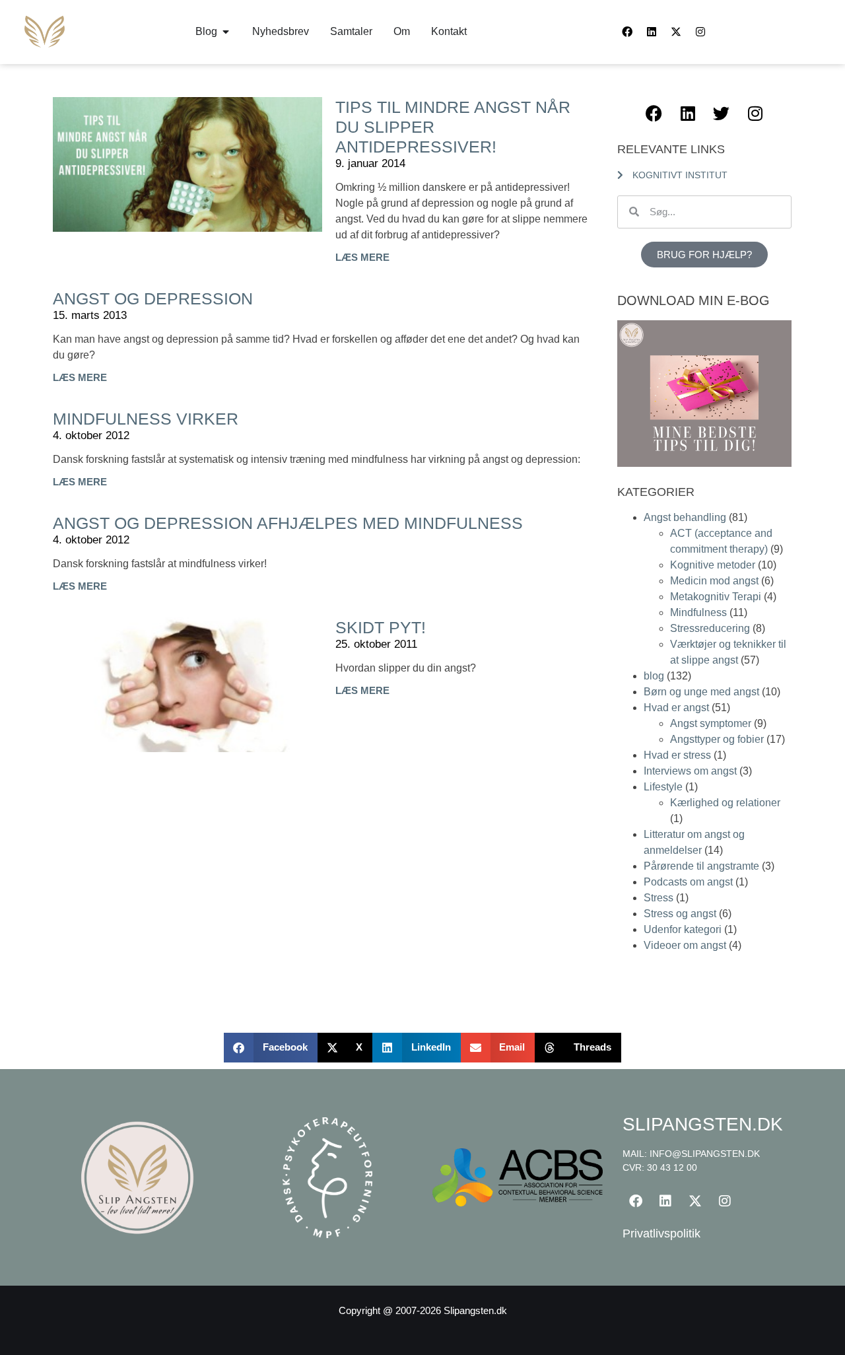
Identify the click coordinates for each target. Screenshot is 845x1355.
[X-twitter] (676, 31)
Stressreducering (710, 628)
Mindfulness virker (145, 418)
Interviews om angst (690, 771)
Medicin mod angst (714, 580)
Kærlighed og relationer (725, 802)
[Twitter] (721, 113)
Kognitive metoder (712, 565)
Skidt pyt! (380, 627)
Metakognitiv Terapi (715, 596)
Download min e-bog (693, 300)
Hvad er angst (676, 707)
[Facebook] (627, 31)
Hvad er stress (677, 755)
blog (654, 675)
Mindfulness (698, 612)
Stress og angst (680, 913)
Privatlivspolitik (661, 1233)
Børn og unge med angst (701, 691)
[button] (271, 1047)
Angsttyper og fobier (717, 739)
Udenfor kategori (683, 929)
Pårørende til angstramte (701, 866)
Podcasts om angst (688, 881)
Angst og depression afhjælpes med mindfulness (288, 523)
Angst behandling (685, 517)
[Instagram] (700, 31)
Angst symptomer (710, 723)
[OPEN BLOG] (225, 32)
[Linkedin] (651, 31)
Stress (658, 897)
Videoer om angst (685, 945)
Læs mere (362, 257)
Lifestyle (663, 786)
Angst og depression (153, 298)
